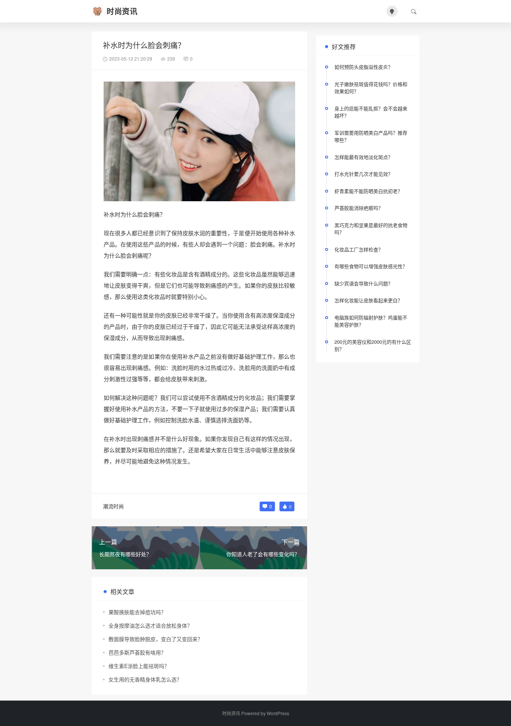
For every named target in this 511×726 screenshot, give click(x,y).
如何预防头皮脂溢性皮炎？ (363, 66)
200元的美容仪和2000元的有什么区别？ (372, 345)
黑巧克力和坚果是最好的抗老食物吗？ (370, 228)
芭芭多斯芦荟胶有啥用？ (137, 652)
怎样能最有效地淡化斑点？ (363, 156)
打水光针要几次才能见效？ (363, 173)
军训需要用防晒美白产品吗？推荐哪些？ (370, 136)
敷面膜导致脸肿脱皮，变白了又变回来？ (155, 639)
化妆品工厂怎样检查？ (358, 249)
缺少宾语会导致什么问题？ (363, 283)
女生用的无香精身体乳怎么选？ (145, 679)
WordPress (278, 713)
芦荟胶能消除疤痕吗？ (358, 207)
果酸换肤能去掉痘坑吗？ (137, 612)
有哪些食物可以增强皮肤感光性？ (370, 266)
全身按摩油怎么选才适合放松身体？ (150, 625)
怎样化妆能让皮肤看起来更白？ (368, 300)
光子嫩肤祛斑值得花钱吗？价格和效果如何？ (370, 87)
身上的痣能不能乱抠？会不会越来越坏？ (370, 112)
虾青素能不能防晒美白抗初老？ (368, 190)
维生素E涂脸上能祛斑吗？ (138, 666)
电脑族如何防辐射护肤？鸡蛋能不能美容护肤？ (370, 321)
